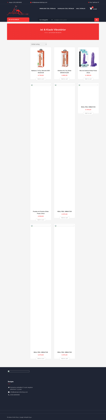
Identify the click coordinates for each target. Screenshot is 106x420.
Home (46, 32)
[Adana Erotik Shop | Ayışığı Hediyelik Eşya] (17, 15)
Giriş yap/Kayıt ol (94, 2)
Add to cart (40, 79)
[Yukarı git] (103, 417)
